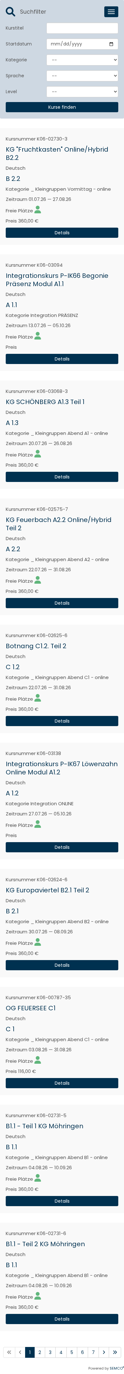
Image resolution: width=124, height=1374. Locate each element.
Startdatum (19, 44)
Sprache (15, 75)
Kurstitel (15, 28)
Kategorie (16, 60)
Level (11, 91)
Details (62, 233)
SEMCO (117, 1368)
